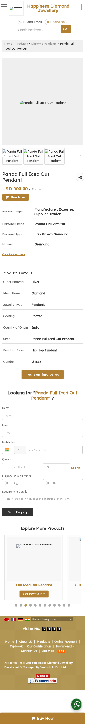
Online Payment (65, 642)
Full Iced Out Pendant (34, 585)
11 (64, 605)
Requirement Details (14, 491)
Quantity (7, 459)
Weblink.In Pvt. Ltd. (53, 667)
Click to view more (14, 254)
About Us (25, 642)
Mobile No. (9, 442)
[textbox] (38, 29)
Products (22, 43)
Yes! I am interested (42, 374)
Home (8, 43)
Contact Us (29, 651)
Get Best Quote (34, 594)
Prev (5, 155)
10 (59, 605)
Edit (77, 468)
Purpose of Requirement (17, 476)
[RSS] (61, 651)
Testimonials (65, 646)
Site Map (48, 651)
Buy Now (18, 197)
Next (80, 155)
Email (5, 425)
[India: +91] (8, 450)
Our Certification (39, 646)
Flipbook (16, 646)
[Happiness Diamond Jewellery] (17, 8)
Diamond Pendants (44, 43)
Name (6, 408)
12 (69, 605)
